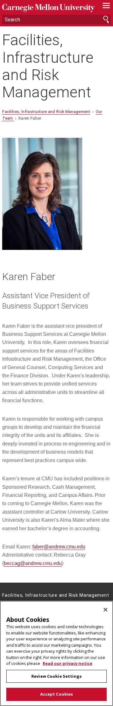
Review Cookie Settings (56, 676)
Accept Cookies (56, 694)
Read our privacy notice (67, 663)
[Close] (105, 610)
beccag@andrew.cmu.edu (33, 563)
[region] (56, 653)
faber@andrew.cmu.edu (58, 546)
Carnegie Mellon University (48, 8)
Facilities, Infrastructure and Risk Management (48, 66)
